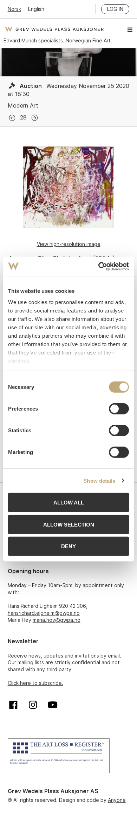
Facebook (13, 704)
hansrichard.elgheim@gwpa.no (44, 613)
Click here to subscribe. (35, 683)
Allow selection (68, 524)
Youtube (52, 704)
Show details (99, 480)
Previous (12, 118)
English (36, 9)
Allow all (68, 503)
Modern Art (23, 105)
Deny (68, 546)
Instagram (33, 704)
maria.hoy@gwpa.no (56, 620)
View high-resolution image (68, 244)
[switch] (119, 408)
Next (34, 118)
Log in (115, 9)
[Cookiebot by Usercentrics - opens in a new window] (98, 266)
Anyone (117, 800)
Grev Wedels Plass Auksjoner (54, 29)
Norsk (14, 9)
